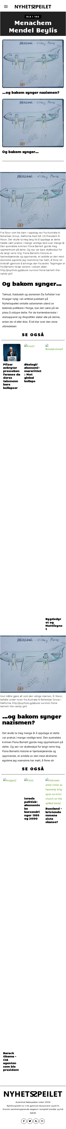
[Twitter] (30, 1121)
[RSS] (36, 1121)
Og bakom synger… (20, 151)
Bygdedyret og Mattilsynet (53, 623)
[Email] (42, 1121)
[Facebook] (24, 1121)
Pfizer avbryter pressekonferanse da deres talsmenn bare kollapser (11, 375)
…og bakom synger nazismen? (30, 92)
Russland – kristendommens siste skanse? (53, 815)
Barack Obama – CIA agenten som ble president (11, 1061)
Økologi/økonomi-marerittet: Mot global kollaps (32, 372)
